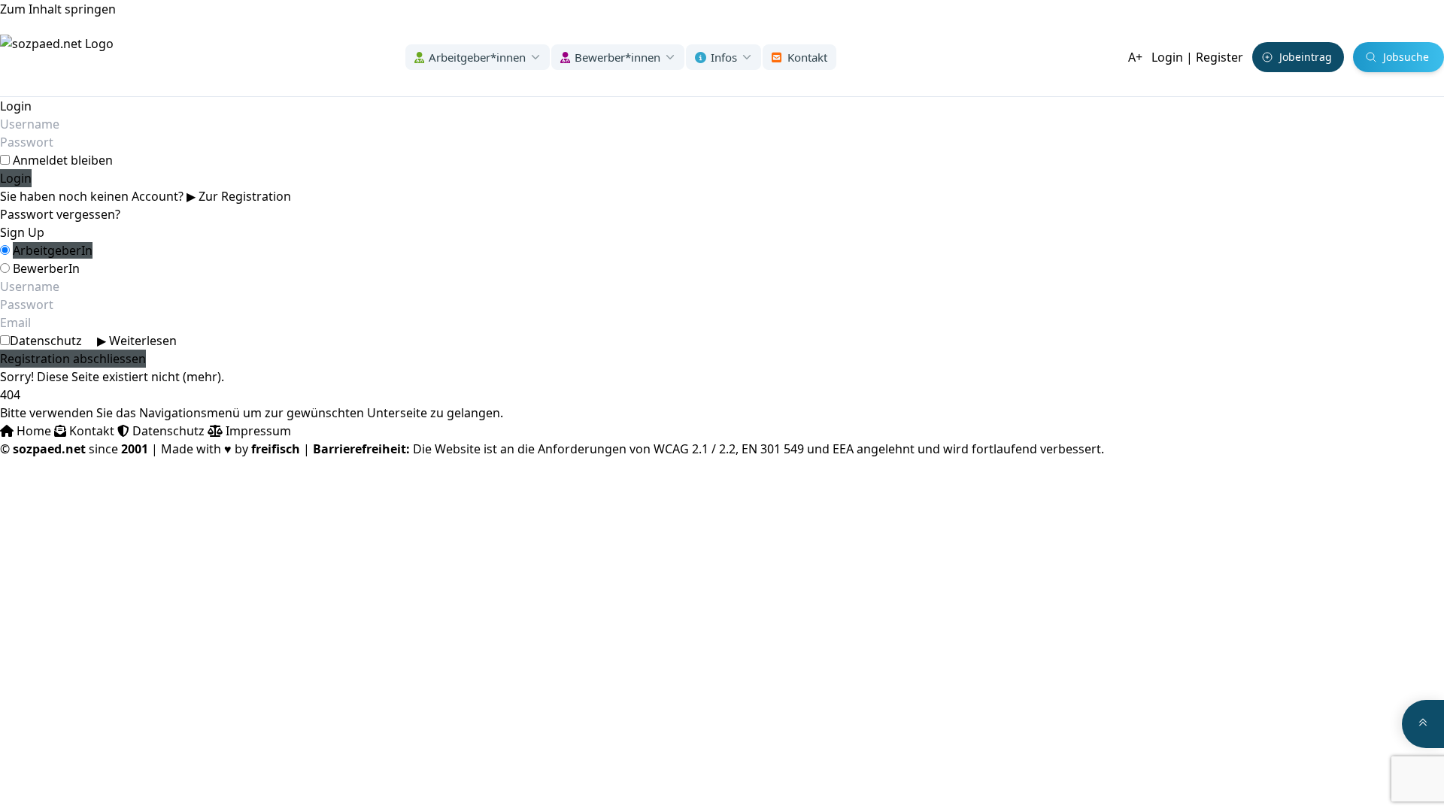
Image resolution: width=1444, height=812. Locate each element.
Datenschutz (93, 340)
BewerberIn (46, 268)
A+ (1135, 57)
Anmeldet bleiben (63, 160)
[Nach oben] (1423, 724)
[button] (477, 57)
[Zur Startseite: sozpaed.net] (57, 57)
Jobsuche (1406, 57)
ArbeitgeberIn (53, 250)
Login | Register (1197, 57)
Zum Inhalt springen (58, 9)
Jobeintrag (1305, 57)
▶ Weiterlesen (137, 340)
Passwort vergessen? (60, 214)
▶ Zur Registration (239, 196)
